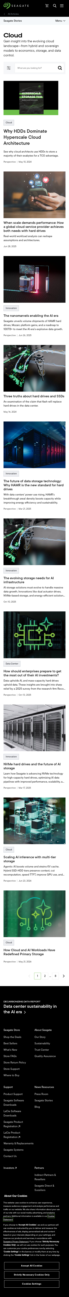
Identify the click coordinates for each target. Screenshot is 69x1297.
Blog (37, 1107)
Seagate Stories (13, 21)
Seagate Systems (14, 1150)
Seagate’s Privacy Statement (16, 1241)
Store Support (12, 1069)
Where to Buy (12, 1075)
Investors (9, 1168)
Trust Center (42, 1050)
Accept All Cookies (31, 1265)
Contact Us (10, 1156)
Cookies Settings (31, 1284)
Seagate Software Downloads (14, 1102)
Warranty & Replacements (19, 1143)
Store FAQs (10, 1056)
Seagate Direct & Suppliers (44, 1188)
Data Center (12, 664)
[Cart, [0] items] (47, 5)
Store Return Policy (15, 1062)
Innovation (11, 308)
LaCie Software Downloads (12, 1113)
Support (8, 1087)
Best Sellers (11, 1043)
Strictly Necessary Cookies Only (32, 1275)
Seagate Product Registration (13, 1124)
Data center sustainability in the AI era (30, 1009)
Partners (39, 1168)
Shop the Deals (13, 1037)
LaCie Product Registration (12, 1135)
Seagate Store (12, 1030)
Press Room (41, 1094)
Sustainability (42, 1043)
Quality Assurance (45, 1056)
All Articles (13, 14)
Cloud (9, 122)
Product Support (13, 1094)
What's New (11, 1050)
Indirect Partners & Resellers (45, 1177)
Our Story (40, 1037)
